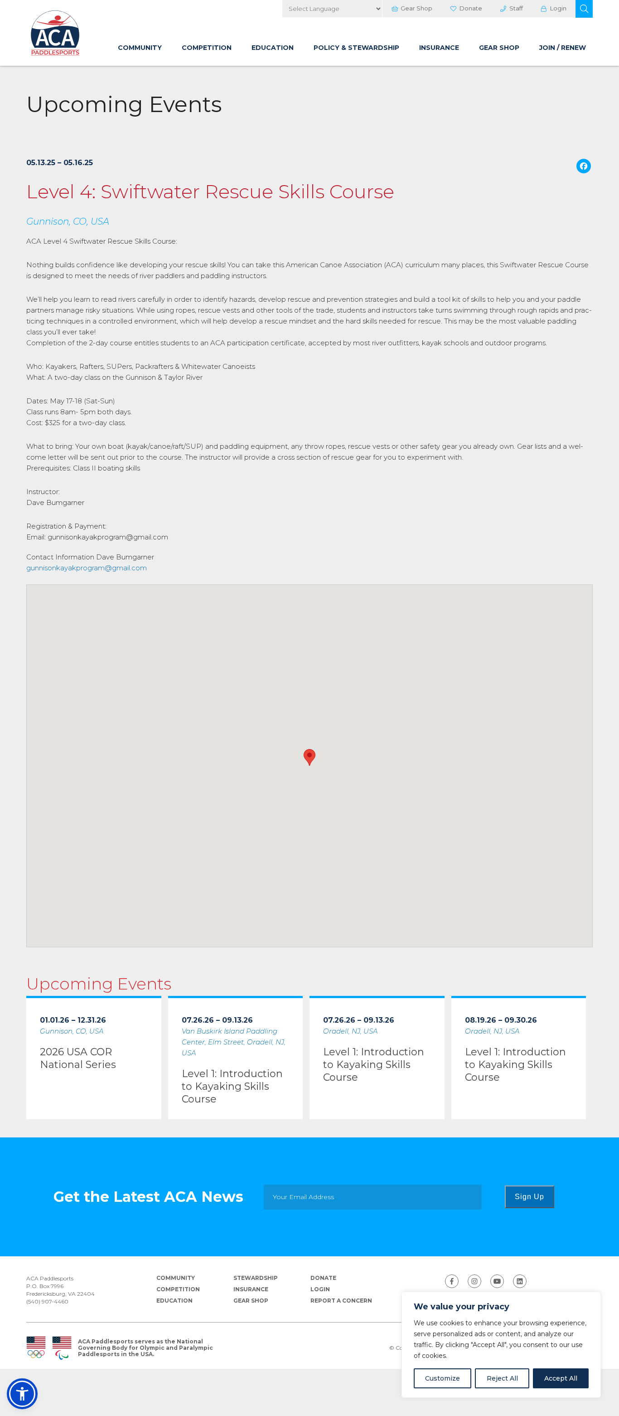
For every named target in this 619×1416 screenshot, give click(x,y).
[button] (584, 9)
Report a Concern (341, 1300)
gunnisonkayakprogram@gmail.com (86, 567)
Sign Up (529, 1196)
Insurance (439, 48)
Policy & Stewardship (356, 48)
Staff (516, 8)
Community (140, 48)
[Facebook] (584, 167)
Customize (442, 1378)
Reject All (502, 1378)
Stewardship (255, 1277)
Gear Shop (416, 8)
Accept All (560, 1378)
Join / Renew (562, 48)
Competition (207, 48)
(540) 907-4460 (47, 1301)
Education (272, 48)
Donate (470, 8)
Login (558, 8)
